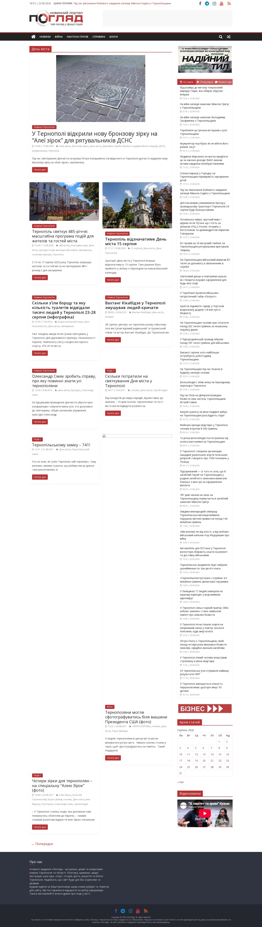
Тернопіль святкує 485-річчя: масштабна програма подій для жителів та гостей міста (63, 236)
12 (196, 754)
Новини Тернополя (44, 127)
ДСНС (162, 146)
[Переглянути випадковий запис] (229, 36)
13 (204, 754)
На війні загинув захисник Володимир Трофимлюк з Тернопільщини (202, 119)
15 (220, 754)
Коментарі (225, 82)
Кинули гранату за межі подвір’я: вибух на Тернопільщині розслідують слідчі (203, 413)
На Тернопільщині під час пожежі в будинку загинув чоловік (201, 370)
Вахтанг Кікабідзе (141, 312)
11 (188, 754)
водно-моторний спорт (70, 321)
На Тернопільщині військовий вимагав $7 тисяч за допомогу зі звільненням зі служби (205, 263)
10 (180, 754)
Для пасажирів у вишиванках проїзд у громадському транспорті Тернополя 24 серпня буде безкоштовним (204, 206)
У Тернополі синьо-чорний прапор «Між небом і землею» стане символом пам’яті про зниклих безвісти (204, 611)
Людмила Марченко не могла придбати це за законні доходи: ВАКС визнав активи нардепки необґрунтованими (204, 160)
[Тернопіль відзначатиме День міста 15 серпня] (137, 184)
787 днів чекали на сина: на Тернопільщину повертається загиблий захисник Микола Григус (204, 498)
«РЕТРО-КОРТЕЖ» (141, 726)
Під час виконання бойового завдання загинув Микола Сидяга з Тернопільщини (122, 3)
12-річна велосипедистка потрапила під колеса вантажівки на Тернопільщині (204, 439)
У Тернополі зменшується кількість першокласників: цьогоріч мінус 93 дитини (201, 687)
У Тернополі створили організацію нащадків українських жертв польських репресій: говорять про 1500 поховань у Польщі (204, 456)
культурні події (46, 250)
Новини (45, 36)
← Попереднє (42, 844)
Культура (75, 390)
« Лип (180, 782)
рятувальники (39, 150)
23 (227, 760)
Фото (110, 706)
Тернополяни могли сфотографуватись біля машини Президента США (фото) (136, 716)
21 (212, 760)
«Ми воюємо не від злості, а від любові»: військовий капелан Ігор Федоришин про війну (204, 535)
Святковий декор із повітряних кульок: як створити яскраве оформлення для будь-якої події (203, 280)
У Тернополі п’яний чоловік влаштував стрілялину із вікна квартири (203, 659)
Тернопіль (53, 150)
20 (204, 760)
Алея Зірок (65, 794)
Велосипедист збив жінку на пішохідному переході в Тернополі (205, 383)
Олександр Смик (64, 804)
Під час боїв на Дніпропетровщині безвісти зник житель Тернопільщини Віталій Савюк (203, 399)
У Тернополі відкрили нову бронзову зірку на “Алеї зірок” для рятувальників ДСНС (94, 137)
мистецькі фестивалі (66, 250)
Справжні (99, 36)
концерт (109, 316)
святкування (84, 250)
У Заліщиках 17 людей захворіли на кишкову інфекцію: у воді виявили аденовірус (201, 594)
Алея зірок (64, 146)
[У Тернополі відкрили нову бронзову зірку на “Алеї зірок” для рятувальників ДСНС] (100, 57)
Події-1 (110, 370)
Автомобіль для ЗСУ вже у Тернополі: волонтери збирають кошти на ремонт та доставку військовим (204, 552)
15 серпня (136, 248)
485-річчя (64, 245)
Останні (188, 82)
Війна (59, 36)
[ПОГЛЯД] (33, 37)
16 (227, 754)
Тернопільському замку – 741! (61, 444)
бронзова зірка (80, 146)
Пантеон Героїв (77, 36)
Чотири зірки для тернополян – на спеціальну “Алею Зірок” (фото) (62, 785)
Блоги (113, 36)
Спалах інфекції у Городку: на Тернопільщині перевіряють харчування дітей (204, 177)
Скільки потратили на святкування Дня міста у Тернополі (128, 380)
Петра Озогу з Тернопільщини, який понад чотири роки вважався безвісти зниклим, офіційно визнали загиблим (203, 644)
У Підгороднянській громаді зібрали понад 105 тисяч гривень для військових (204, 341)
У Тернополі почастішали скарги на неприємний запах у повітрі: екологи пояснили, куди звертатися (202, 628)
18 (188, 760)
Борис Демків (55, 799)
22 (220, 760)
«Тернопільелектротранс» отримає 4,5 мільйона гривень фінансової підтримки (204, 579)
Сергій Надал (160, 390)
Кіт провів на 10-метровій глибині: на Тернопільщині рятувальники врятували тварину (204, 246)
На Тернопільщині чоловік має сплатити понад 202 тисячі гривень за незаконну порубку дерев (204, 326)
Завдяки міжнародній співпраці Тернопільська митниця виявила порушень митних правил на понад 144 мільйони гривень (203, 517)
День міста (95, 146)
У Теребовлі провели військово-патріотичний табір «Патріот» (199, 294)
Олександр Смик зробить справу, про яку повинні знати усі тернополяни (64, 380)
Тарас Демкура (120, 730)
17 (180, 760)
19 (196, 760)
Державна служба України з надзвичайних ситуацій (129, 146)
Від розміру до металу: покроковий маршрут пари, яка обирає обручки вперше (201, 91)
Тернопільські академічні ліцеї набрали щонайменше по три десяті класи (203, 566)
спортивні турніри (41, 254)
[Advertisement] (168, 18)
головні (135, 390)
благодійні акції (79, 245)
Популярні (206, 82)
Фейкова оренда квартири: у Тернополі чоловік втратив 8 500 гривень (204, 426)
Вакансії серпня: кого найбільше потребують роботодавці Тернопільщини (199, 356)
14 (212, 754)
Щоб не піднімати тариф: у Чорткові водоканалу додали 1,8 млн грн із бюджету (202, 309)
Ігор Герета (47, 804)
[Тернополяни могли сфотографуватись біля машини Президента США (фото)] (137, 436)
